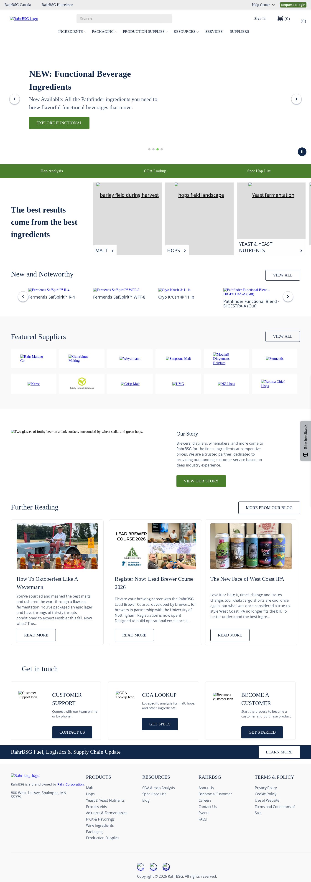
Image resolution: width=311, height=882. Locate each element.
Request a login (293, 5)
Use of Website (267, 800)
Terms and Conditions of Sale (275, 810)
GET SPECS (160, 724)
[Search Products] (166, 19)
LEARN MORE (279, 752)
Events (204, 812)
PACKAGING (103, 31)
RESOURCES (184, 31)
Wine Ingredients (100, 825)
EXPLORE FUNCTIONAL (59, 123)
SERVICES (214, 31)
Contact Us (208, 806)
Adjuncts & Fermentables (106, 812)
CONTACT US (72, 732)
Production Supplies (102, 837)
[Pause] (302, 151)
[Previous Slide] (14, 99)
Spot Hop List (258, 171)
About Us (206, 787)
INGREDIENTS (70, 31)
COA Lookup (155, 171)
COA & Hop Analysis (158, 787)
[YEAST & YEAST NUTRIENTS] (271, 195)
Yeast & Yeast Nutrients (105, 800)
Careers (205, 800)
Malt (89, 787)
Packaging (94, 831)
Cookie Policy (265, 793)
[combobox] (124, 18)
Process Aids (96, 806)
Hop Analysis (52, 171)
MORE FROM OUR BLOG (269, 507)
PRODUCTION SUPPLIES (144, 31)
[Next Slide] (296, 99)
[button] (149, 149)
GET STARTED (262, 732)
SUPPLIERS (239, 31)
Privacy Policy (266, 787)
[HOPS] (199, 195)
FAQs (203, 819)
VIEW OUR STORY (201, 481)
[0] (300, 18)
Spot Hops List (154, 793)
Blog (146, 800)
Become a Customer (215, 793)
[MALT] (127, 195)
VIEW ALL (283, 275)
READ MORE (36, 635)
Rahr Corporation (70, 784)
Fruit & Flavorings (100, 819)
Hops (90, 793)
